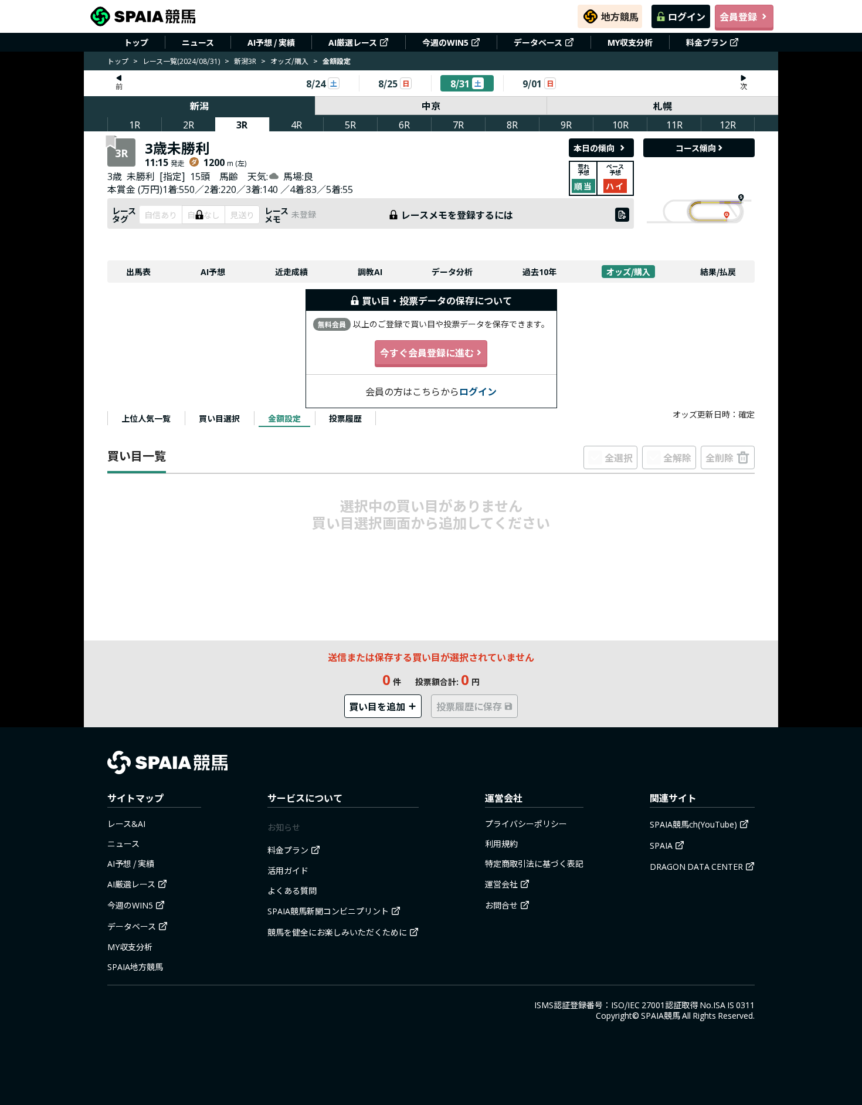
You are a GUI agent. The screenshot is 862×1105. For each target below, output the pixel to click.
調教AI (370, 271)
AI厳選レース (352, 42)
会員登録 (738, 16)
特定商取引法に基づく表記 (534, 863)
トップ (136, 42)
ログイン (686, 16)
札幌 (662, 106)
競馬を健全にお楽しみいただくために (337, 932)
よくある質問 (292, 890)
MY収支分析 (630, 42)
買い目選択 (219, 418)
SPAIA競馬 (660, 1015)
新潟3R (245, 61)
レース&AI (126, 823)
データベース (538, 42)
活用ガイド (287, 870)
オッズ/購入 (289, 61)
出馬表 (138, 271)
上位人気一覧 (146, 418)
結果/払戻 (718, 271)
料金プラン (706, 42)
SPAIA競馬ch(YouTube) (693, 824)
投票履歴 (345, 418)
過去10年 (539, 271)
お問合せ (501, 905)
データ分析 (452, 271)
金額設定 (284, 418)
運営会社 (501, 884)
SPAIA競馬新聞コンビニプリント (328, 911)
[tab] (146, 418)
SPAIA (661, 845)
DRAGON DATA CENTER (696, 866)
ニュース (198, 42)
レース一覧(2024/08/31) (181, 61)
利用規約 (501, 843)
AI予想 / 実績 (271, 42)
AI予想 (213, 271)
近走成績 (291, 271)
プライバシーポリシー (526, 823)
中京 (431, 106)
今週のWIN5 (445, 42)
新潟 (199, 106)
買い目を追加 (377, 706)
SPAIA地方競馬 (135, 966)
